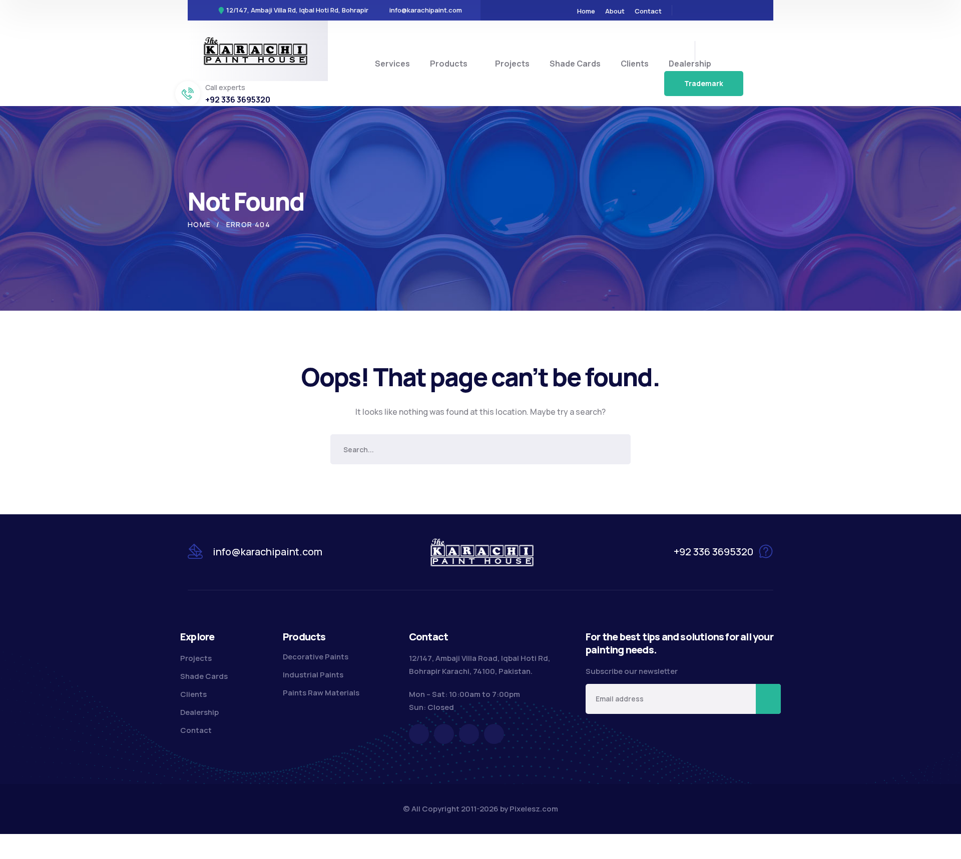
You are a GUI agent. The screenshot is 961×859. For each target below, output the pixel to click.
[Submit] (768, 699)
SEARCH (615, 449)
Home (199, 224)
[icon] (686, 10)
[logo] (255, 50)
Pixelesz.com (534, 808)
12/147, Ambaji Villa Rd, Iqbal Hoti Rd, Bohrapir (297, 10)
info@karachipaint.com (425, 10)
